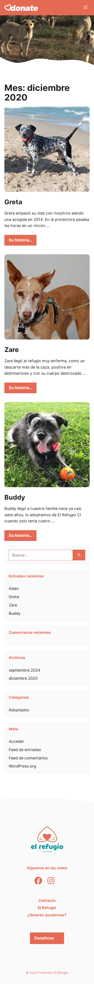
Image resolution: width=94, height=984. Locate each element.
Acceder (16, 741)
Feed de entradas (25, 749)
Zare (11, 349)
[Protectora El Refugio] (21, 7)
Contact (45, 900)
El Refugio (47, 908)
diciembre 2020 (23, 678)
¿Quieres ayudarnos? (47, 915)
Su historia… (20, 240)
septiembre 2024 (24, 670)
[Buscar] (79, 555)
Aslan (14, 588)
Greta (13, 202)
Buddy (14, 497)
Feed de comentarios (28, 758)
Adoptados (19, 710)
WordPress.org (22, 766)
